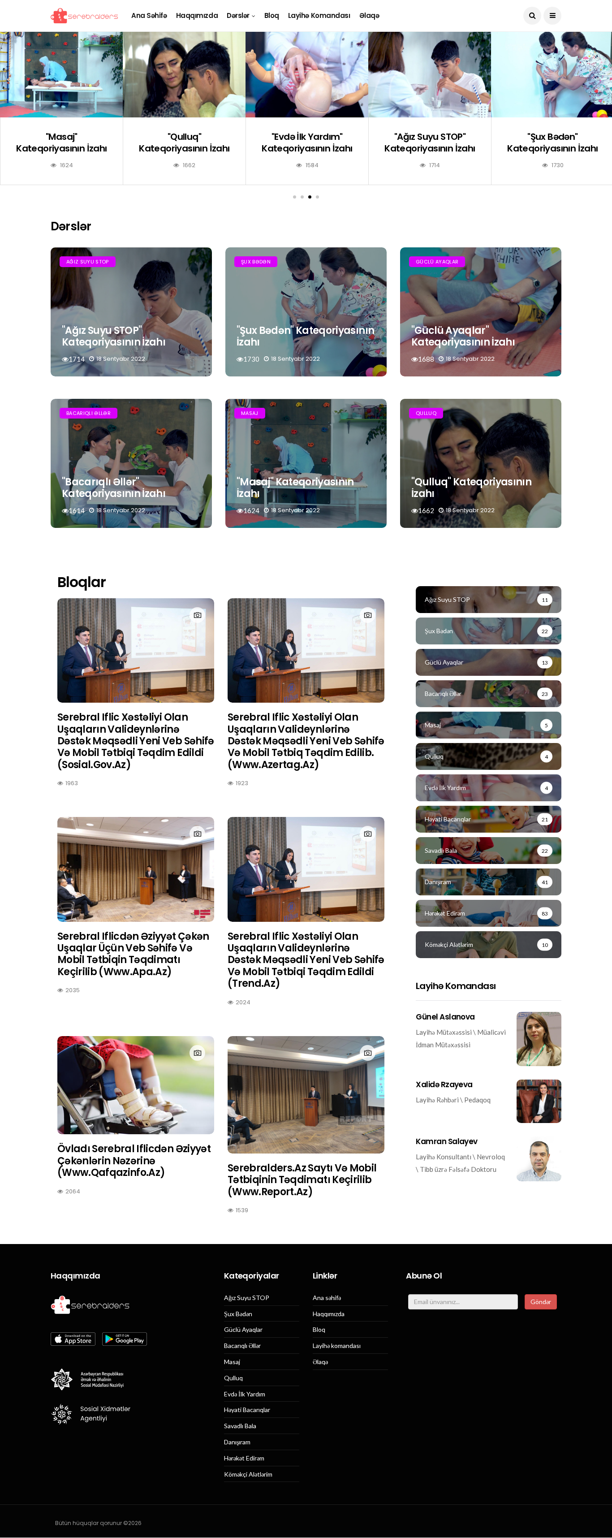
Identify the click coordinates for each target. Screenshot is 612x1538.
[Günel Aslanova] (539, 1039)
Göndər (540, 1301)
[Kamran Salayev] (539, 1158)
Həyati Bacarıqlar (247, 1409)
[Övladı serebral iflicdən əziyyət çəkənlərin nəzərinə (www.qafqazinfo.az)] (135, 1085)
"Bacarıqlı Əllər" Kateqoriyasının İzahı (113, 488)
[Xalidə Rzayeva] (539, 1101)
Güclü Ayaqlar (437, 261)
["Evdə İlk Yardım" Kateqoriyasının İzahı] (307, 74)
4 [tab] (317, 197)
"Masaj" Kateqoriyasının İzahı (61, 142)
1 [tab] (294, 197)
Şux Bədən (256, 261)
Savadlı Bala (240, 1426)
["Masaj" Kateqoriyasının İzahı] (61, 74)
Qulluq (426, 413)
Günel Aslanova (445, 1016)
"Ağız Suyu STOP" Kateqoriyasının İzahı (429, 142)
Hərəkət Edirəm (244, 1458)
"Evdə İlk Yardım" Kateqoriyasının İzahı (307, 142)
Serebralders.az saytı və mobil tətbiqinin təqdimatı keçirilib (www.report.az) (302, 1180)
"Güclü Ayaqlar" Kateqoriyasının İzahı (463, 336)
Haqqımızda (197, 15)
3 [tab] (309, 197)
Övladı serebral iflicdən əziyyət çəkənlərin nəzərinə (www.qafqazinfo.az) (134, 1160)
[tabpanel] (61, 115)
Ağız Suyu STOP (87, 261)
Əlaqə (369, 15)
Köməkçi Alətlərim (248, 1474)
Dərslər (238, 15)
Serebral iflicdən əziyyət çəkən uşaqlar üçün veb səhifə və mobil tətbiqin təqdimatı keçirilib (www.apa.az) (133, 954)
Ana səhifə (149, 15)
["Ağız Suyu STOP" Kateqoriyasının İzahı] (429, 74)
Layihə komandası (319, 15)
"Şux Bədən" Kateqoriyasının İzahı (552, 142)
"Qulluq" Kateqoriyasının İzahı (184, 142)
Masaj (250, 413)
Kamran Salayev (447, 1141)
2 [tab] (302, 197)
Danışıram (237, 1442)
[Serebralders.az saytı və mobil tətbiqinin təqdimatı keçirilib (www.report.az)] (306, 1095)
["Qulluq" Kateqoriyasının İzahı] (184, 74)
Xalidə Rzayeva (444, 1084)
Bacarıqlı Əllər (88, 413)
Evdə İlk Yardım (244, 1394)
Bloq (271, 15)
